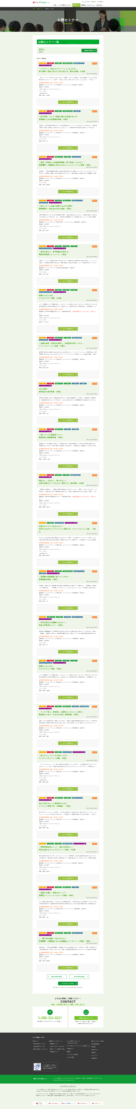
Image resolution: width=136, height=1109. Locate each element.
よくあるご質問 (86, 1)
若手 (66, 246)
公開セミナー (76, 5)
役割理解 (77, 111)
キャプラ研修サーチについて (65, 5)
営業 (75, 887)
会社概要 (100, 1)
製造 (67, 429)
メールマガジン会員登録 (72, 1054)
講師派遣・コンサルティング (87, 5)
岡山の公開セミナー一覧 (39, 1043)
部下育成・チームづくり (79, 63)
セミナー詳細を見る (68, 102)
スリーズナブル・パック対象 (45, 65)
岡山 (42, 111)
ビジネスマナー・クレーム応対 (46, 248)
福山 (42, 246)
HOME (54, 5)
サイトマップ (94, 1055)
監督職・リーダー (59, 156)
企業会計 (75, 383)
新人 (58, 246)
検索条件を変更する (89, 50)
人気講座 (50, 63)
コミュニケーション (76, 156)
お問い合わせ (99, 5)
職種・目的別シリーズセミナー (40, 1049)
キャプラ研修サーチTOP (38, 1037)
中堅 (58, 200)
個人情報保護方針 (95, 1044)
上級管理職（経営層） (67, 63)
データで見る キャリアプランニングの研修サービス (78, 1045)
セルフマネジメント (59, 522)
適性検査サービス (54, 1051)
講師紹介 (69, 1051)
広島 (42, 63)
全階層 (50, 522)
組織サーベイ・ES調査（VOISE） (57, 1049)
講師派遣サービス (54, 1043)
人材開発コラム (70, 1048)
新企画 (50, 156)
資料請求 (94, 1)
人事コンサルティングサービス (57, 1046)
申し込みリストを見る (68, 983)
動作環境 (93, 1046)
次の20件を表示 (79, 976)
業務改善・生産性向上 (77, 337)
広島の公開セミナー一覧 (39, 1046)
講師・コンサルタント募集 (97, 1041)
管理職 (58, 63)
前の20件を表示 (56, 976)
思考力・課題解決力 (84, 706)
